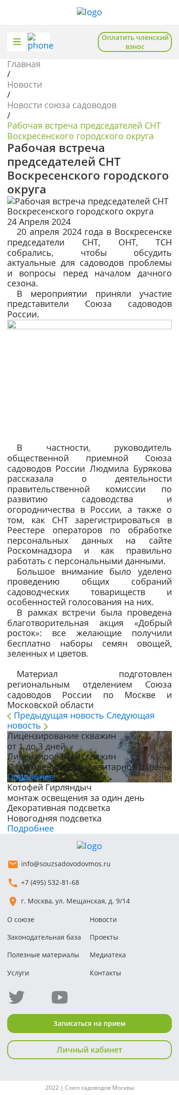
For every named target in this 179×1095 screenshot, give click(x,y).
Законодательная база (44, 937)
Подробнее (30, 776)
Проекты (104, 937)
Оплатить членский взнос (135, 42)
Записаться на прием (89, 1023)
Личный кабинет (89, 1049)
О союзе (20, 919)
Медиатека (108, 954)
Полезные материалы (43, 954)
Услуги (18, 972)
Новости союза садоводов (61, 105)
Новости (24, 84)
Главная (24, 64)
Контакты (105, 972)
